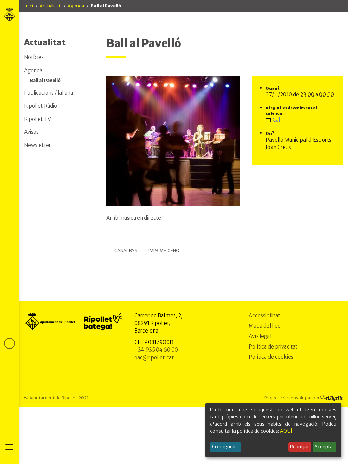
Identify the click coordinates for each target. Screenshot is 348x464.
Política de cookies (271, 357)
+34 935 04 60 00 (156, 349)
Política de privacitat (273, 346)
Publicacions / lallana (48, 93)
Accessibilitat (264, 315)
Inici (28, 6)
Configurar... (225, 447)
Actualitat (50, 6)
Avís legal (260, 336)
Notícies (34, 57)
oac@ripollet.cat (154, 357)
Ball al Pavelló (45, 80)
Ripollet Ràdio (40, 106)
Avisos (31, 132)
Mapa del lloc (264, 326)
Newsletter (37, 145)
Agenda (76, 6)
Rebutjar (299, 447)
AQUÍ (286, 431)
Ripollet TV (37, 119)
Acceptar (324, 447)
